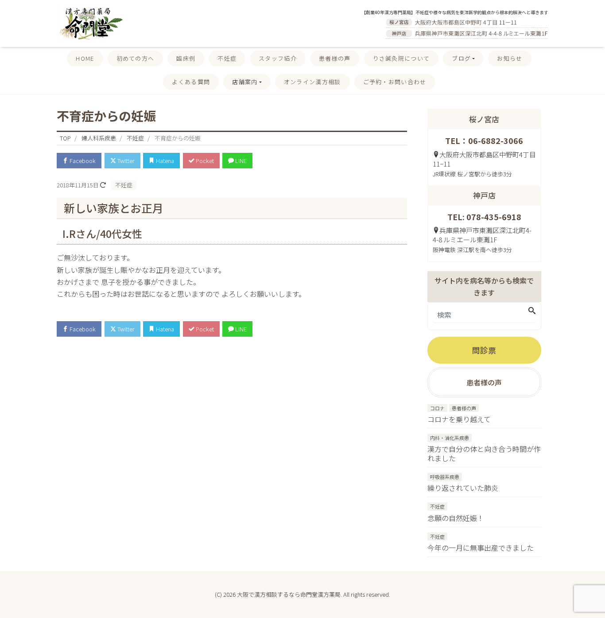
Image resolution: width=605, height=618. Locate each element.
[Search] (532, 311)
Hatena (164, 160)
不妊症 (227, 58)
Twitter (125, 160)
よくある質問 (191, 82)
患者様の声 (335, 58)
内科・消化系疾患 (449, 437)
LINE (240, 160)
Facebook (82, 160)
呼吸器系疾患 (444, 476)
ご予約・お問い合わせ (395, 82)
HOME (85, 58)
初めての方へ (135, 58)
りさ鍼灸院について (401, 58)
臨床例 (185, 58)
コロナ (437, 408)
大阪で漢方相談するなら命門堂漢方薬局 (289, 594)
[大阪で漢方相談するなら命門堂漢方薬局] (90, 22)
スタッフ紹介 (278, 58)
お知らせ (509, 58)
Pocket (204, 160)
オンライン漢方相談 (312, 82)
